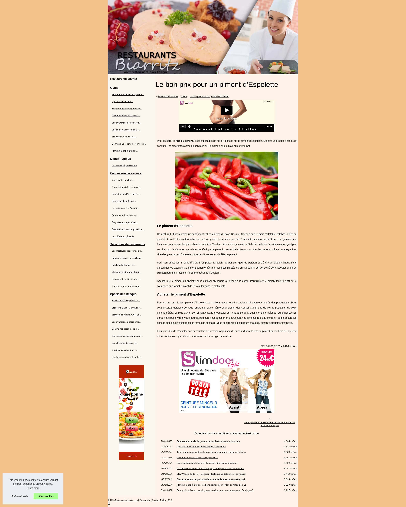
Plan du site (144, 500)
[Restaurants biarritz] (203, 37)
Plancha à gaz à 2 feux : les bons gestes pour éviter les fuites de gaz (211, 485)
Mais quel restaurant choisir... (126, 272)
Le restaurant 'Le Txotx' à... (125, 208)
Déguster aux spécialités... (125, 222)
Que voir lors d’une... (122, 101)
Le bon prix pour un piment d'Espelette (209, 96)
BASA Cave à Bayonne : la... (126, 300)
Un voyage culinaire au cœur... (127, 336)
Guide (184, 96)
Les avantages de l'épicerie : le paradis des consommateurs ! (207, 463)
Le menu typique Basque (124, 165)
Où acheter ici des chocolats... (127, 187)
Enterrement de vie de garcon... (128, 94)
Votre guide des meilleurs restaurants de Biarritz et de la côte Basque (269, 424)
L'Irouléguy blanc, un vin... (125, 350)
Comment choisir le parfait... (126, 115)
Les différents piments (123, 236)
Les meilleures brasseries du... (127, 251)
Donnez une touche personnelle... (129, 144)
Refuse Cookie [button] (20, 496)
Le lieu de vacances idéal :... (126, 129)
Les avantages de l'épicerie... (126, 122)
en (109, 503)
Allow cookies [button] (46, 496)
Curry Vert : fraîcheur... (123, 180)
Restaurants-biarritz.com (126, 500)
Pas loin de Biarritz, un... (124, 265)
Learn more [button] (33, 488)
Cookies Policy (159, 500)
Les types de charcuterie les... (127, 357)
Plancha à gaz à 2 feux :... (125, 151)
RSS (170, 500)
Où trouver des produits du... (126, 286)
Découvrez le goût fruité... (125, 201)
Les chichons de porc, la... (125, 343)
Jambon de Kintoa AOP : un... (126, 314)
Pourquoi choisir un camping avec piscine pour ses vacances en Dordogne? (215, 490)
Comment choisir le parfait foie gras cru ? (197, 457)
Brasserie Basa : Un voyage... (127, 307)
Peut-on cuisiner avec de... (125, 215)
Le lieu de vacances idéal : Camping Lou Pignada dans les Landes (210, 468)
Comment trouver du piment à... (128, 229)
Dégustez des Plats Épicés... (126, 194)
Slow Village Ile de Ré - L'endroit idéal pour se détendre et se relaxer (211, 474)
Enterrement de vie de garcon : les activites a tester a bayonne (208, 441)
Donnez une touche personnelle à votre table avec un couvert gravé (211, 479)
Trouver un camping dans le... (127, 108)
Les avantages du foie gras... (126, 322)
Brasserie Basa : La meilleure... (127, 258)
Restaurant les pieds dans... (126, 279)
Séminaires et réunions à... (125, 329)
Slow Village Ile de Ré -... (124, 136)
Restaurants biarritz (168, 96)
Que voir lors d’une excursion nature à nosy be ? (201, 446)
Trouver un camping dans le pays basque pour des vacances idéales (211, 452)
